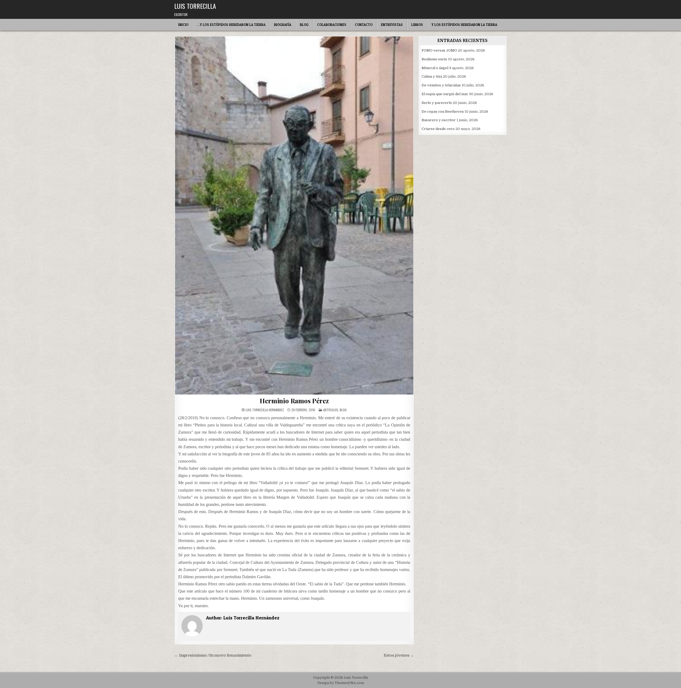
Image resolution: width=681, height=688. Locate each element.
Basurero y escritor (439, 120)
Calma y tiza (432, 76)
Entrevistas (392, 25)
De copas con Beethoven (443, 112)
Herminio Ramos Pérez (294, 400)
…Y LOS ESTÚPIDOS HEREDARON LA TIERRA (231, 25)
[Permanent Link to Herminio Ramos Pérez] (294, 215)
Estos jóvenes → (399, 655)
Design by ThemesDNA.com (340, 683)
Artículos (330, 410)
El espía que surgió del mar (445, 94)
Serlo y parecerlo (437, 103)
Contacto (363, 25)
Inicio (183, 25)
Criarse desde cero (438, 129)
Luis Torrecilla (195, 6)
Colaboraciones (331, 25)
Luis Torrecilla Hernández (265, 410)
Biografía (282, 25)
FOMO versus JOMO (439, 50)
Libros (417, 25)
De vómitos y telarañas (441, 85)
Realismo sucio (434, 59)
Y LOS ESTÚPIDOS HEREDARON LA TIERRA (464, 25)
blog (343, 410)
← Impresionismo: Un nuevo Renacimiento (213, 655)
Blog (304, 25)
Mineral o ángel (435, 68)
